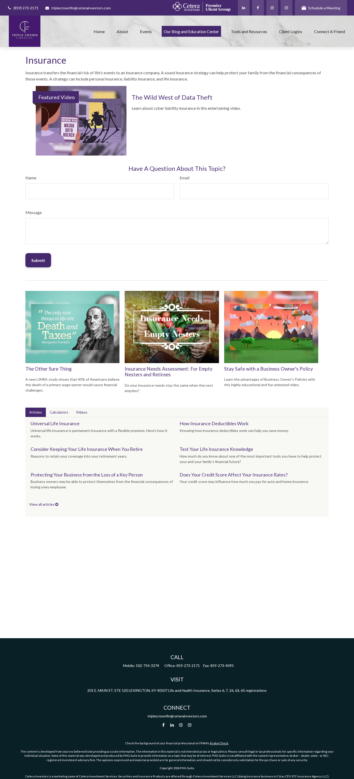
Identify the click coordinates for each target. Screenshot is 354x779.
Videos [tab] (81, 412)
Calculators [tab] (59, 412)
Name (30, 177)
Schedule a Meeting (324, 8)
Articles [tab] (35, 412)
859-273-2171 (188, 665)
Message (33, 212)
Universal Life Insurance (55, 423)
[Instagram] (286, 8)
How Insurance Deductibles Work (214, 423)
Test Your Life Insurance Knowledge (216, 449)
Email (184, 177)
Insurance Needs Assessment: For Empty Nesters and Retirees (169, 371)
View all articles (42, 504)
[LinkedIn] (244, 8)
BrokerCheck (219, 743)
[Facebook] (258, 8)
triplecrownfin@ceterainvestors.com (81, 8)
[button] (99, 31)
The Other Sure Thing (48, 369)
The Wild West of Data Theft (172, 97)
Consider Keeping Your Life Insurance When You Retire (87, 449)
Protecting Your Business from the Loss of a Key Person (87, 474)
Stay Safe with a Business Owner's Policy (268, 369)
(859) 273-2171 (25, 8)
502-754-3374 (147, 665)
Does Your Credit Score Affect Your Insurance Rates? (234, 474)
